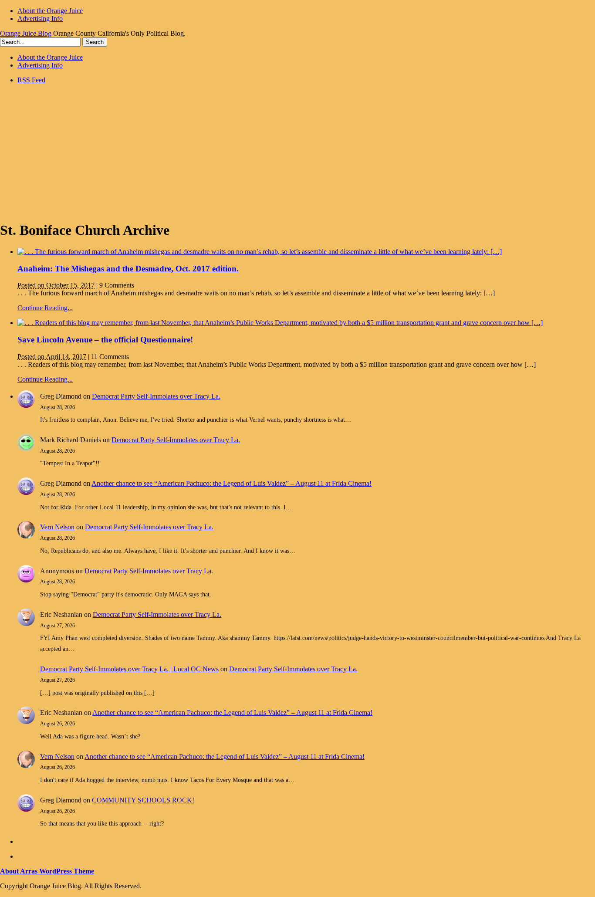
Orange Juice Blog (25, 33)
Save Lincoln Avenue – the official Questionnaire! (105, 339)
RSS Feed (31, 80)
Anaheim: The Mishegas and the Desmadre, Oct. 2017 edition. (128, 268)
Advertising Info (40, 18)
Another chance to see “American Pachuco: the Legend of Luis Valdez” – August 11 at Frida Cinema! (231, 483)
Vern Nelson (57, 527)
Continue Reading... (45, 307)
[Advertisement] (297, 152)
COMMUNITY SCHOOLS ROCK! (143, 800)
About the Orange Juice (50, 10)
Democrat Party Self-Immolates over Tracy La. (156, 396)
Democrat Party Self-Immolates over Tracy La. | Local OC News (129, 669)
